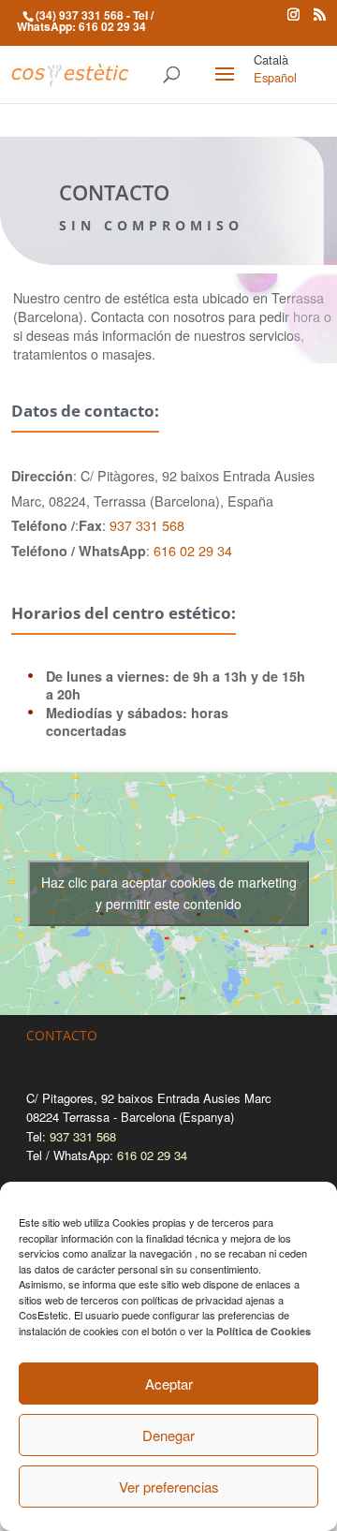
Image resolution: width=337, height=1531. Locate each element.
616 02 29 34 (112, 26)
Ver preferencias (169, 1486)
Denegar (168, 1435)
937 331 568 (147, 525)
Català (271, 59)
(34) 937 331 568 (80, 15)
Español (275, 77)
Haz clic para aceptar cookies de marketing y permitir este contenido (169, 893)
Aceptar (169, 1383)
